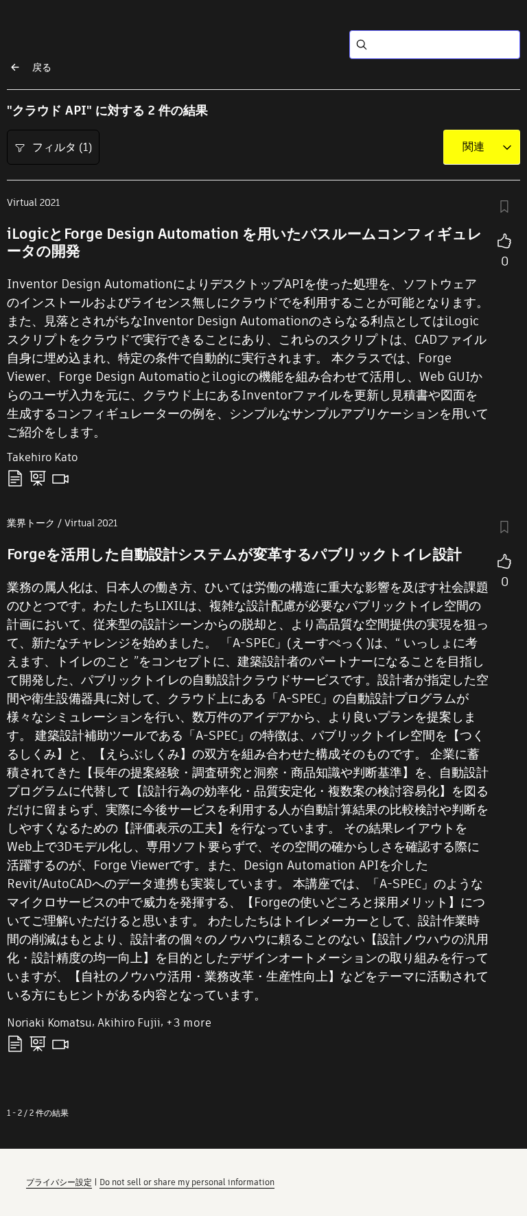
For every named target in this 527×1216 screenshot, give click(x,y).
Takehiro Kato (42, 457)
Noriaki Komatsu (49, 1023)
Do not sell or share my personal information (186, 1182)
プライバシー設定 (59, 1182)
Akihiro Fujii (129, 1023)
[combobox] (473, 147)
